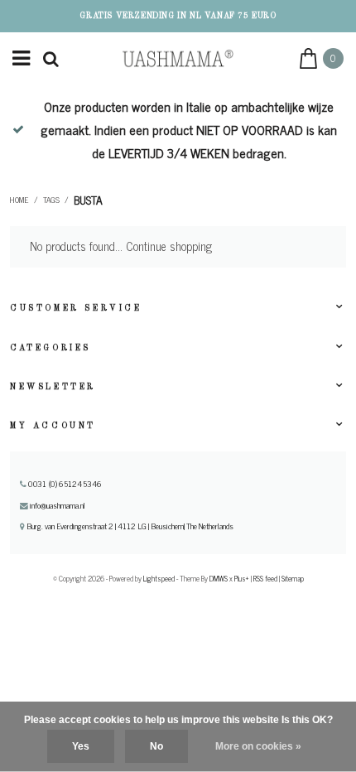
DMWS (218, 578)
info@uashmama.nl (57, 505)
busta (88, 200)
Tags (51, 199)
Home (19, 199)
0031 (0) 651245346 (63, 483)
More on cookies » (258, 746)
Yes (80, 746)
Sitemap (292, 578)
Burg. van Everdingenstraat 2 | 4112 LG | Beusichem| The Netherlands (129, 526)
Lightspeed (159, 578)
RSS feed (265, 578)
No (156, 746)
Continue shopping (169, 246)
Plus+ (241, 578)
